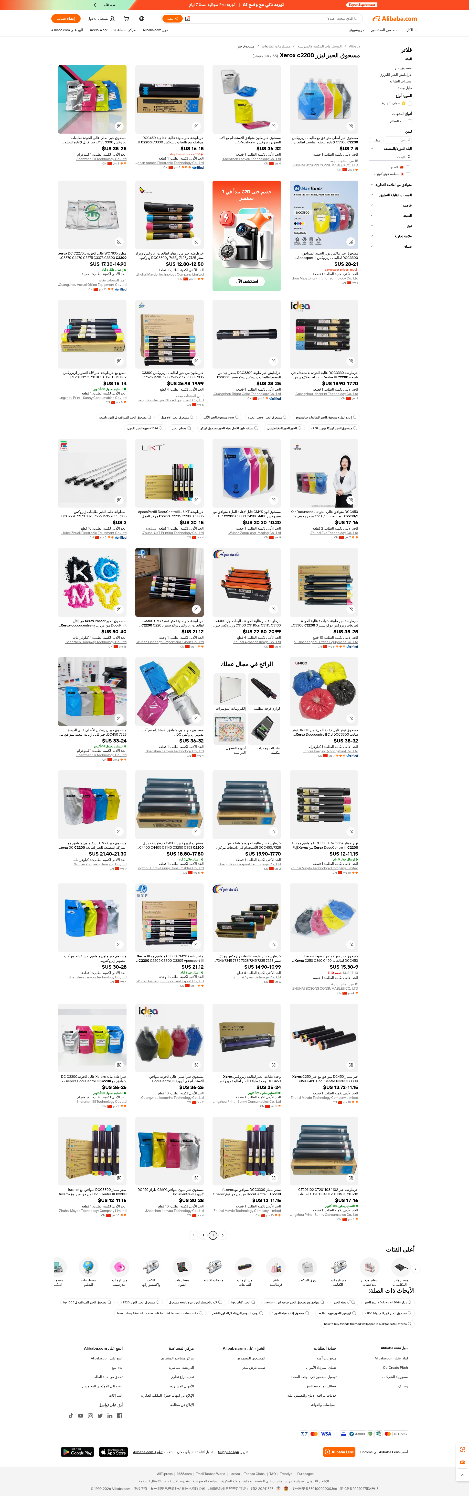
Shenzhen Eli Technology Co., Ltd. (101, 159)
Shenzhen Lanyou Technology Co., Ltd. (251, 159)
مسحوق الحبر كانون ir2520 (138, 1302)
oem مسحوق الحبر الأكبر (218, 417)
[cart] (125, 19)
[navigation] (390, 641)
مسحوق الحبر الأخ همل (175, 417)
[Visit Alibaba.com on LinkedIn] (110, 1416)
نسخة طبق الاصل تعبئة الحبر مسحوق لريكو (227, 428)
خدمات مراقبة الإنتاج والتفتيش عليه (312, 1395)
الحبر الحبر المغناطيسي (282, 428)
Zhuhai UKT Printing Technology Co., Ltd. (173, 533)
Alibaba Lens (389, 1452)
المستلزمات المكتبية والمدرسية (320, 46)
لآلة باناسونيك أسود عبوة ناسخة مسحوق (193, 1302)
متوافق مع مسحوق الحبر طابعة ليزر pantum (292, 1302)
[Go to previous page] (222, 1235)
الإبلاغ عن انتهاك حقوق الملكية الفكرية (167, 1395)
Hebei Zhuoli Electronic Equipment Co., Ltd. (94, 533)
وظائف (403, 1386)
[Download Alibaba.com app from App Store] (113, 1452)
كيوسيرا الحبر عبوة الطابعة (335, 1313)
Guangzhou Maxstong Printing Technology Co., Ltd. (324, 278)
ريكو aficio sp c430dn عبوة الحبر (385, 1302)
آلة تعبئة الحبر (342, 1302)
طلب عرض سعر (253, 1367)
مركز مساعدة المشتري (177, 1358)
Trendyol (286, 1474)
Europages (305, 1474)
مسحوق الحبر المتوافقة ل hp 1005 (85, 1302)
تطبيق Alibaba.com (147, 1452)
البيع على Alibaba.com (107, 1358)
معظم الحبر (179, 428)
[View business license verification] (278, 1488)
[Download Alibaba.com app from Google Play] (77, 1452)
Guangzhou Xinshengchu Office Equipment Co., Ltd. (324, 642)
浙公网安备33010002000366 (314, 1489)
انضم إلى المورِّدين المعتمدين (102, 1386)
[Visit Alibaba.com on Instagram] (90, 1416)
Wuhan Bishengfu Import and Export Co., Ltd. (170, 642)
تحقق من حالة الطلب (108, 1377)
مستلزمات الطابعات (276, 46)
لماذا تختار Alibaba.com (391, 1358)
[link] (462, 1449)
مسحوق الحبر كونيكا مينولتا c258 (331, 428)
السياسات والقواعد (323, 1405)
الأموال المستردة (182, 1386)
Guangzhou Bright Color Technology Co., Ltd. (247, 394)
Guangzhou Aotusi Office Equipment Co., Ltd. (92, 285)
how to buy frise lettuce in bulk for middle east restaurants (157, 1313)
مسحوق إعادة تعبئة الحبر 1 (288, 1313)
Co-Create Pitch (395, 1367)
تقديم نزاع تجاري (182, 1377)
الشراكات (116, 1395)
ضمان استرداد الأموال (321, 1367)
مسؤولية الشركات (395, 1377)
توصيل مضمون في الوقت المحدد (314, 1377)
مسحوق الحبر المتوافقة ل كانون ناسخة (123, 417)
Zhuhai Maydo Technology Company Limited (170, 274)
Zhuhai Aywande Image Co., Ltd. (257, 642)
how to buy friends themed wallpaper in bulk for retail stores (365, 1324)
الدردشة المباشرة (181, 1367)
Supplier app (228, 1452)
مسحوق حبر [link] (246, 46)
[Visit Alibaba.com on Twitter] (100, 1416)
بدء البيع (117, 1367)
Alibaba (354, 46)
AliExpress (165, 1474)
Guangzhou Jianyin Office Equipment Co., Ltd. (169, 400)
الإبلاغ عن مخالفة (182, 1405)
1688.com (184, 1474)
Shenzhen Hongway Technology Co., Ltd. (96, 642)
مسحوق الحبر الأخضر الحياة (265, 417)
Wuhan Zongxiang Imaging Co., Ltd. (254, 533)
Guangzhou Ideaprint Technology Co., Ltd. (326, 394)
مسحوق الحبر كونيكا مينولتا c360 (386, 1313)
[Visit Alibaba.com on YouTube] (81, 1416)
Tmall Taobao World (210, 1474)
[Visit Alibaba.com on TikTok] (71, 1416)
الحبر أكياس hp (240, 1302)
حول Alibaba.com (394, 1348)
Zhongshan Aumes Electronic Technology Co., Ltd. (169, 163)
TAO (272, 1474)
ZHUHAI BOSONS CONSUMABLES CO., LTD (325, 165)
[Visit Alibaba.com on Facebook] (120, 1416)
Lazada (234, 1474)
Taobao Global (254, 1474)
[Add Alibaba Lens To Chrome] (339, 1452)
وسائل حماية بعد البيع (322, 1386)
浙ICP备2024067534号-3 (359, 1489)
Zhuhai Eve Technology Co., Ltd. (334, 533)
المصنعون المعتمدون (250, 1358)
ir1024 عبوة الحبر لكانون (142, 428)
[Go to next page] (193, 1235)
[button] (188, 19)
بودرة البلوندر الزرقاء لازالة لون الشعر (235, 1313)
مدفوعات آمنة (327, 1358)
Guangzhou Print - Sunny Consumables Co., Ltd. (92, 398)
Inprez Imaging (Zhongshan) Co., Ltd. (330, 751)
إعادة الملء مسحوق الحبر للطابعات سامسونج (324, 417)
